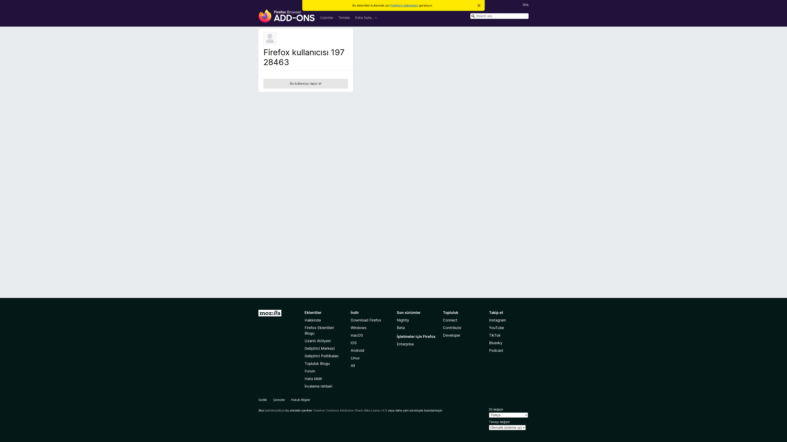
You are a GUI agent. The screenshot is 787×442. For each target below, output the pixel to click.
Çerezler (279, 399)
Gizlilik (262, 399)
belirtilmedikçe (275, 410)
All (353, 365)
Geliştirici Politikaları (322, 356)
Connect (450, 320)
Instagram (497, 320)
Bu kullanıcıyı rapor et (306, 83)
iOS (354, 343)
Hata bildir (313, 379)
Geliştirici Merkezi (320, 348)
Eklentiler (313, 312)
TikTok (495, 335)
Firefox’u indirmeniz (404, 5)
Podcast (496, 350)
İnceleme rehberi (318, 386)
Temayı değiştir (499, 422)
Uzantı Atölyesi (318, 341)
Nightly (403, 320)
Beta (401, 328)
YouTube (496, 328)
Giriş (526, 4)
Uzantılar (326, 18)
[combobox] (499, 16)
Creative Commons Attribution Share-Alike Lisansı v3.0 (350, 410)
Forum (310, 371)
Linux (355, 358)
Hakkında (313, 320)
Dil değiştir (496, 409)
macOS (357, 335)
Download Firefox (366, 320)
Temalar (344, 18)
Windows (358, 328)
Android (357, 350)
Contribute (452, 328)
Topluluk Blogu (317, 363)
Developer (451, 335)
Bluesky (495, 343)
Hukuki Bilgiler (300, 399)
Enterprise (405, 344)
